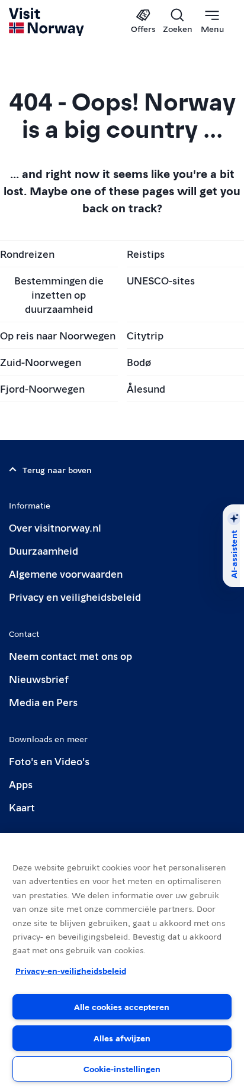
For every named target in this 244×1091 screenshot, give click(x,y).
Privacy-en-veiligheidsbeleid (70, 970)
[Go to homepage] (47, 22)
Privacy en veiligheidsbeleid (75, 596)
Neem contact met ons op (70, 655)
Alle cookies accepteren (121, 1006)
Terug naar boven (57, 469)
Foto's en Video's (49, 761)
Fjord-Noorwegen (42, 388)
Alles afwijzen (122, 1037)
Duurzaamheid (43, 550)
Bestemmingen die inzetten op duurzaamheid (59, 294)
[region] (122, 962)
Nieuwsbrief (39, 678)
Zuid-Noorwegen (40, 361)
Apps (21, 784)
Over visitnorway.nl (55, 527)
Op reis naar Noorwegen (57, 335)
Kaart (22, 807)
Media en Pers (43, 701)
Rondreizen (27, 253)
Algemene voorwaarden (66, 573)
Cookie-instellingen (122, 1068)
